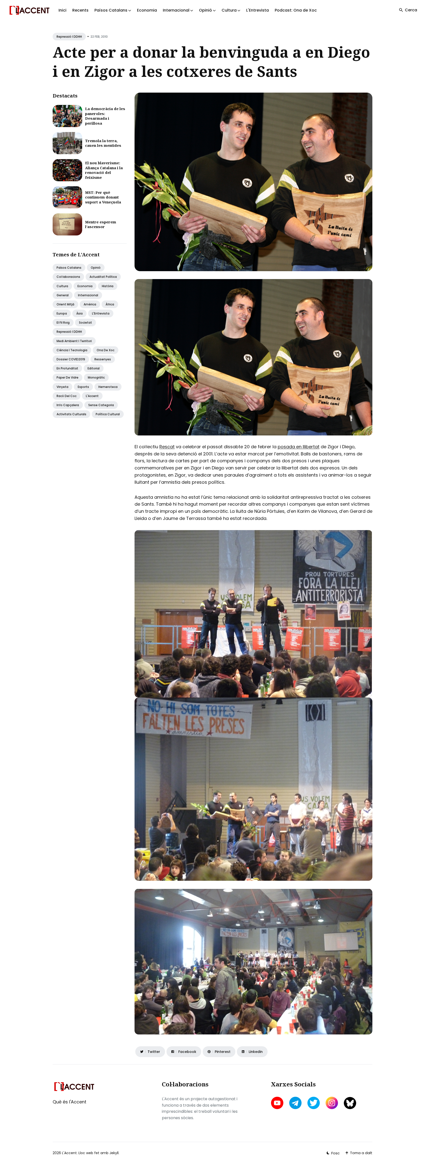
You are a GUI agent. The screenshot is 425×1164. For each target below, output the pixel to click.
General (63, 295)
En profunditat (67, 368)
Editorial (94, 368)
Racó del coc (66, 396)
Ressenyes (102, 359)
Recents (80, 10)
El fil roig (63, 322)
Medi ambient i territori (74, 341)
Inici (62, 10)
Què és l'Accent (69, 1102)
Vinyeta (62, 387)
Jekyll (114, 1152)
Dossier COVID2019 (71, 359)
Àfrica (110, 304)
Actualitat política (103, 277)
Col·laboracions (68, 277)
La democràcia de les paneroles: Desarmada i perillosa (105, 116)
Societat (85, 322)
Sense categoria (101, 405)
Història (107, 286)
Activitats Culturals (71, 414)
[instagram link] (332, 1103)
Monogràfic (96, 377)
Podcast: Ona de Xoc (296, 10)
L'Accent (92, 396)
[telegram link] (295, 1103)
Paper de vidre (67, 377)
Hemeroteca (108, 387)
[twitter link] (313, 1103)
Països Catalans (69, 268)
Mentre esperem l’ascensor (100, 224)
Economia (147, 10)
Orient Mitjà (65, 304)
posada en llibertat (298, 447)
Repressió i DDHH (69, 36)
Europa (62, 313)
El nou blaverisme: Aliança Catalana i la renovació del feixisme (104, 170)
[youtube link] (277, 1103)
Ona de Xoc (105, 350)
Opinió (96, 268)
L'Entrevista (257, 10)
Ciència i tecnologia (72, 350)
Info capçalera (68, 405)
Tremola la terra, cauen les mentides (103, 143)
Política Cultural (108, 414)
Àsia (79, 313)
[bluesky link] (350, 1103)
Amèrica (90, 304)
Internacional (88, 295)
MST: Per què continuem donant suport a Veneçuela (103, 197)
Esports (83, 387)
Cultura (62, 286)
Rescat (167, 447)
